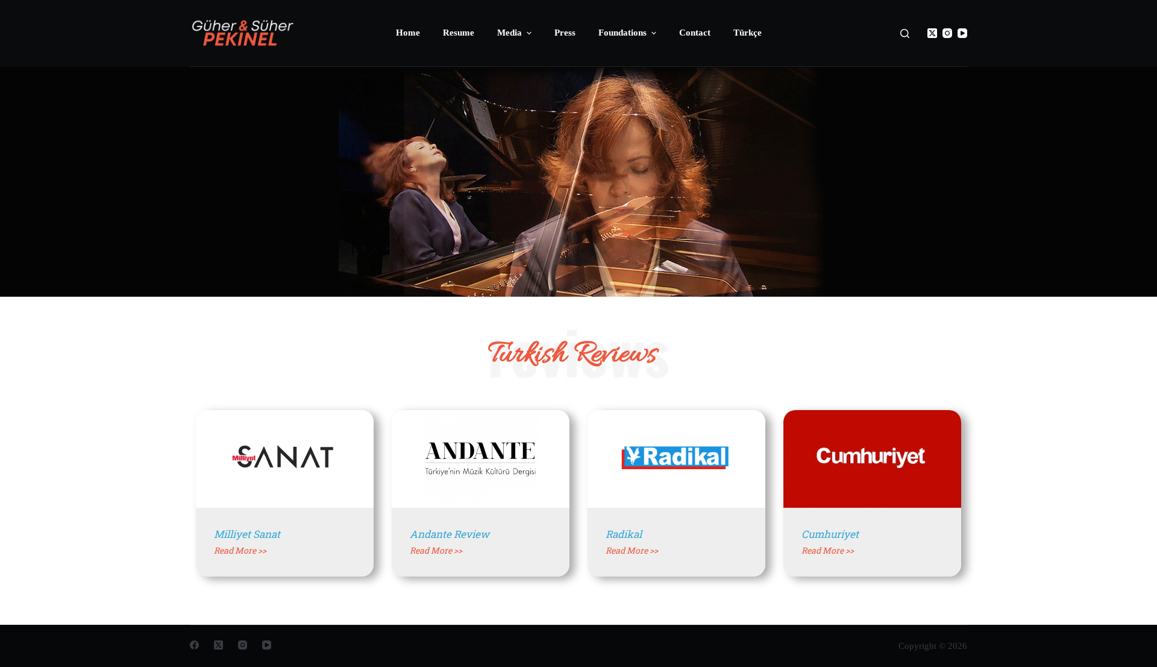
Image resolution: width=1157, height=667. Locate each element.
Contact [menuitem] (694, 32)
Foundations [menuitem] (622, 32)
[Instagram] (947, 33)
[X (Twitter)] (932, 33)
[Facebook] (194, 645)
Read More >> (240, 550)
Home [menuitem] (408, 32)
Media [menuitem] (509, 32)
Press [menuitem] (564, 32)
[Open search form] (904, 33)
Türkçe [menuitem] (747, 32)
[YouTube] (962, 33)
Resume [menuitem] (458, 32)
